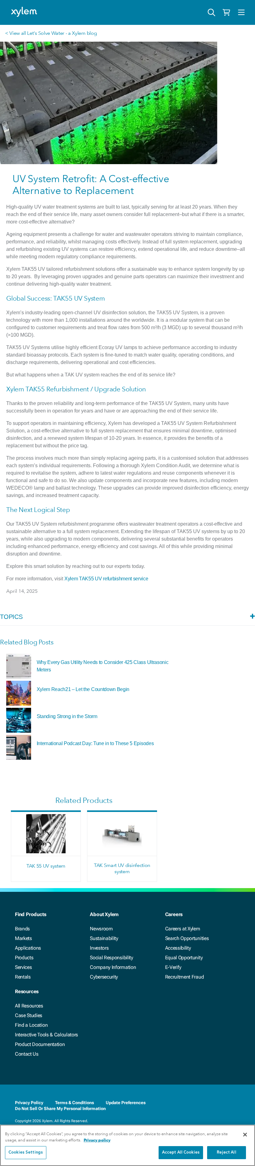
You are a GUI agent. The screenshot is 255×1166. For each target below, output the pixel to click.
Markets (23, 938)
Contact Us (27, 1054)
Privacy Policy (29, 1102)
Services (23, 967)
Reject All (226, 1152)
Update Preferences (126, 1102)
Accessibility (178, 948)
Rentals (23, 977)
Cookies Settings (25, 1152)
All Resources (29, 1006)
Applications (28, 948)
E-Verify (173, 967)
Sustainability (104, 938)
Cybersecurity (104, 977)
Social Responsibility (111, 958)
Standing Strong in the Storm (67, 716)
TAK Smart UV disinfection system (122, 868)
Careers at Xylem (182, 929)
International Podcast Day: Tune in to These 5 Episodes (95, 743)
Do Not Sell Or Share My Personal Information (60, 1108)
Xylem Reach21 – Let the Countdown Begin (83, 689)
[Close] (245, 1134)
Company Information (113, 967)
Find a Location (31, 1025)
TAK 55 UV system (45, 866)
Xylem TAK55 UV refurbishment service (106, 578)
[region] (127, 1145)
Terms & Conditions (74, 1102)
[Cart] (226, 12)
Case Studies (28, 1015)
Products (24, 958)
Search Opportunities (187, 938)
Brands (22, 929)
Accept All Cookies (181, 1152)
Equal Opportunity (184, 958)
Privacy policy (97, 1140)
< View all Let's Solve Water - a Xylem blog (51, 33)
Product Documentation (40, 1044)
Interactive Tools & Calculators (46, 1035)
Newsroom (101, 929)
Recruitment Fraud (184, 977)
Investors (99, 948)
